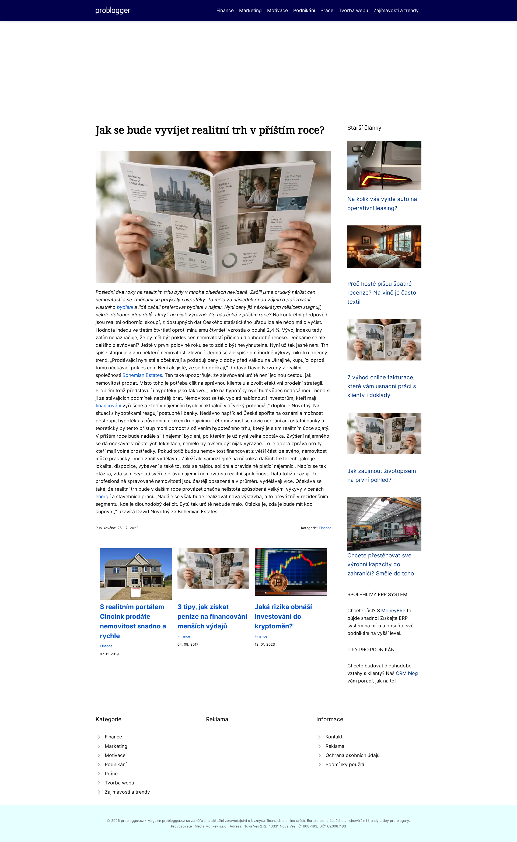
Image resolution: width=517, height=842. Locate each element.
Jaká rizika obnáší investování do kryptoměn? (283, 616)
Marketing (250, 10)
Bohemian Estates (142, 375)
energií (103, 496)
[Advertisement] (258, 61)
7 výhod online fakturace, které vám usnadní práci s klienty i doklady (381, 386)
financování (108, 405)
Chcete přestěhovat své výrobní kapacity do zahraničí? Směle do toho (380, 564)
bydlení (125, 307)
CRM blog (407, 673)
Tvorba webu (353, 10)
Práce (326, 10)
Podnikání (304, 10)
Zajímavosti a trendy (396, 10)
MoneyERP (393, 610)
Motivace (277, 10)
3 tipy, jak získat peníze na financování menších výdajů (212, 616)
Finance (225, 10)
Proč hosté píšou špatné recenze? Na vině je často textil (381, 292)
